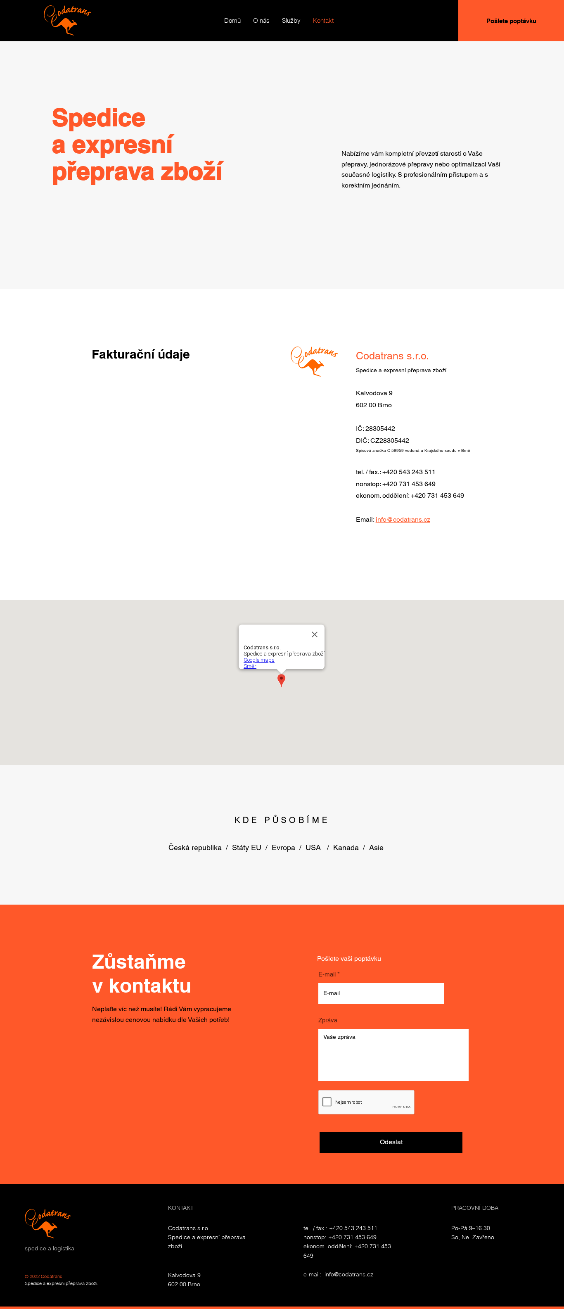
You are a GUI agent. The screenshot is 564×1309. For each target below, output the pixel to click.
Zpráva (327, 1020)
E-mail (327, 974)
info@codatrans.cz (403, 519)
